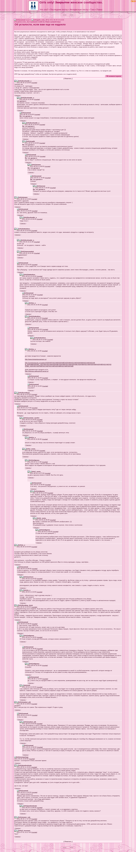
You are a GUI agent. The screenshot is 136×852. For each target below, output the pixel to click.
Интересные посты (79, 9)
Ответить (68, 78)
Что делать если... (20, 22)
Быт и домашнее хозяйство (36, 22)
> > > (71, 15)
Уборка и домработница (52, 22)
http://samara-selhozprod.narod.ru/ (36, 371)
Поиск (99, 9)
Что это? (44, 9)
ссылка (34, 82)
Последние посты (59, 9)
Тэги (92, 9)
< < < (65, 15)
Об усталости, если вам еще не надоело (40, 24)
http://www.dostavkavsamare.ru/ (35, 359)
